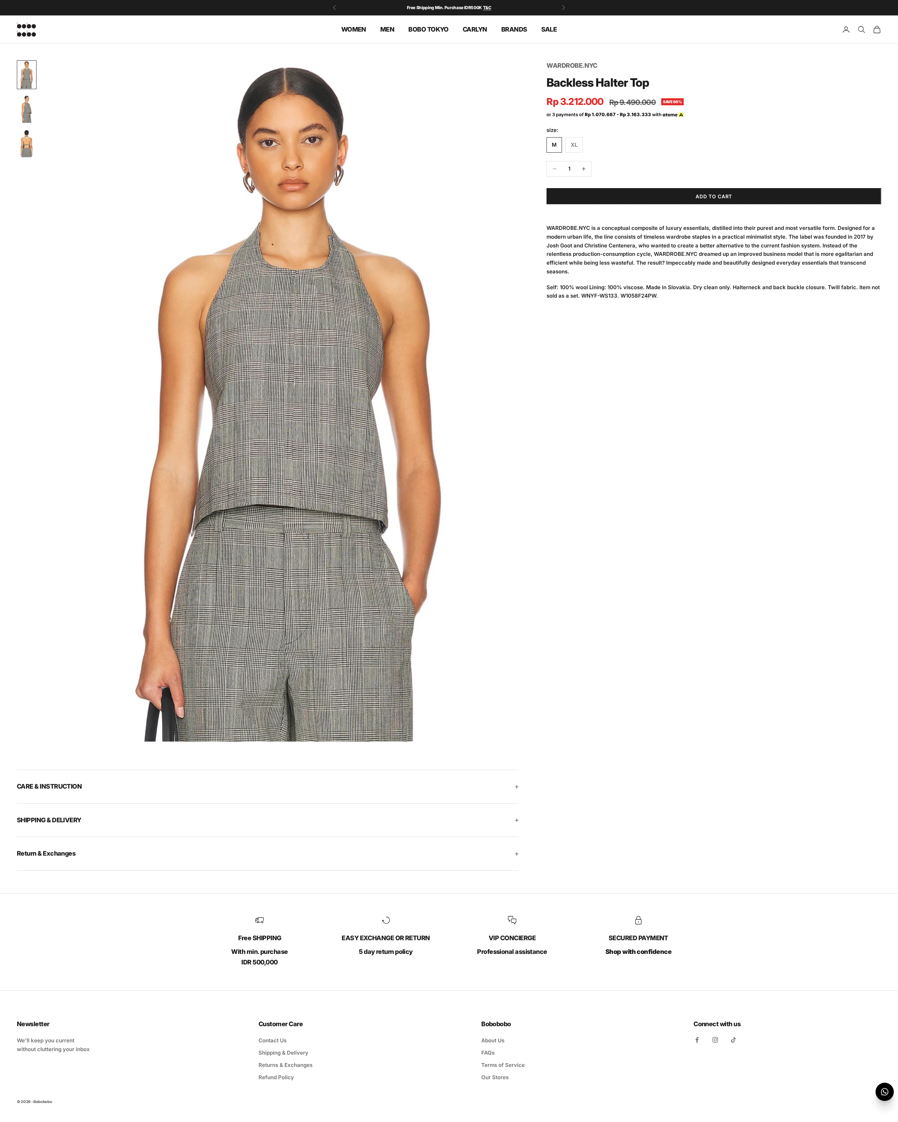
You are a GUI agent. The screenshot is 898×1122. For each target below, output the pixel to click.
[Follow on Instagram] (715, 1039)
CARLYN (475, 29)
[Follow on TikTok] (733, 1039)
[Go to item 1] (26, 74)
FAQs (488, 1052)
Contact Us (273, 1040)
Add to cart (714, 196)
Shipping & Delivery (283, 1052)
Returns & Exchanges (286, 1065)
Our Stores (495, 1077)
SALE (549, 29)
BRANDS (514, 29)
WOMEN (353, 29)
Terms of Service (503, 1065)
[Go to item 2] (26, 109)
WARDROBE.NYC (572, 65)
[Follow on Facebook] (697, 1039)
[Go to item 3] (26, 143)
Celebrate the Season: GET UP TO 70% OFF (449, 7)
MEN (387, 29)
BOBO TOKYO (428, 29)
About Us (492, 1040)
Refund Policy (276, 1077)
